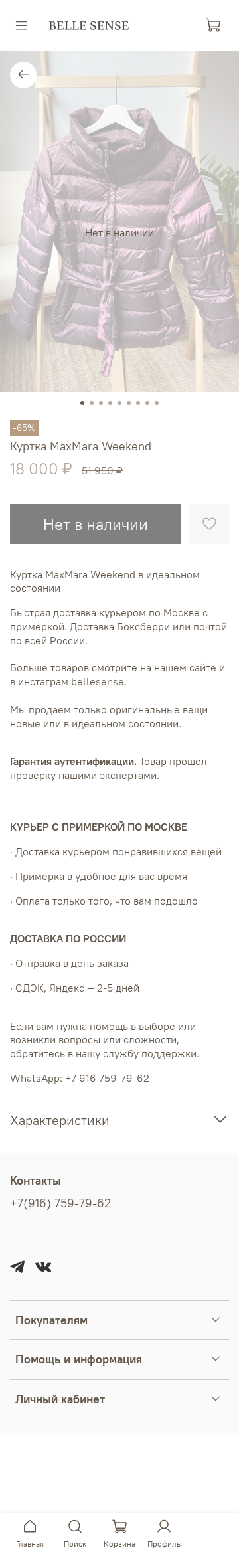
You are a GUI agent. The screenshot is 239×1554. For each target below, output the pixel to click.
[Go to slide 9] (157, 403)
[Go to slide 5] (119, 403)
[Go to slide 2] (92, 403)
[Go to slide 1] (82, 403)
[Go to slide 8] (147, 403)
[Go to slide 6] (129, 403)
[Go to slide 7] (138, 403)
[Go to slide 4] (110, 403)
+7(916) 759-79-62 (60, 1203)
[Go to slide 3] (101, 403)
